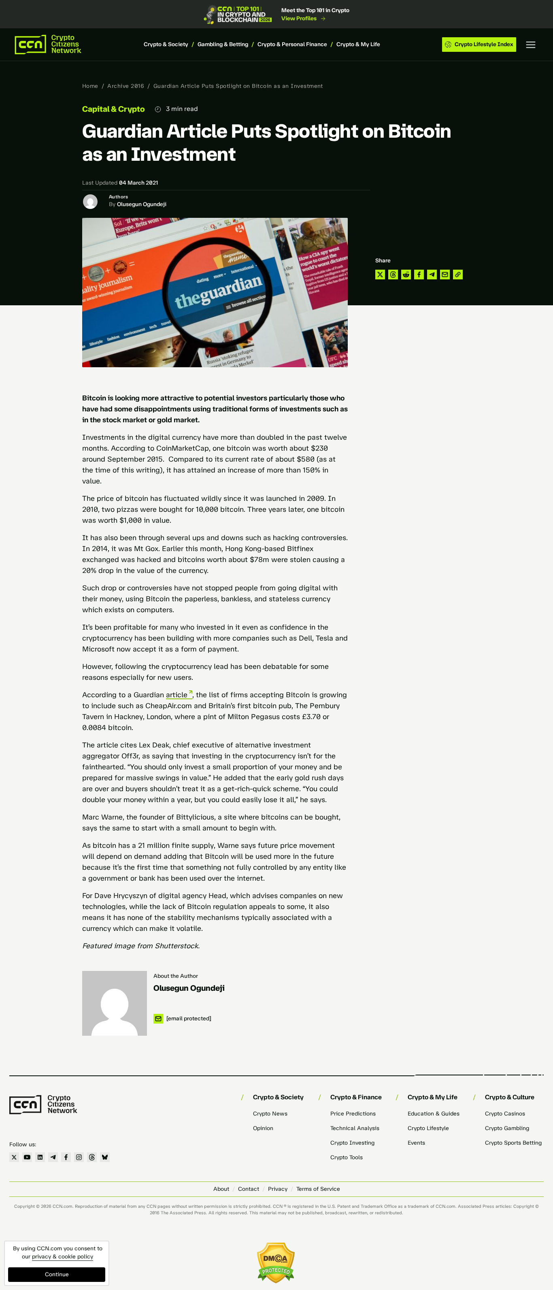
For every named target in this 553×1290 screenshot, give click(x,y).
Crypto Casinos (505, 1113)
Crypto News (270, 1113)
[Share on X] (380, 274)
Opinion (263, 1128)
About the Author (175, 976)
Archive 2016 (125, 86)
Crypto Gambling (507, 1128)
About (221, 1189)
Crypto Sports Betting (513, 1142)
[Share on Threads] (393, 274)
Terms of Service (318, 1189)
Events (416, 1142)
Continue (57, 1274)
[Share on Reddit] (406, 274)
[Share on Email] (445, 274)
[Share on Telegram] (432, 274)
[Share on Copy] (458, 274)
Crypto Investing (352, 1142)
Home (90, 86)
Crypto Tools (346, 1157)
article (176, 694)
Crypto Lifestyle (428, 1128)
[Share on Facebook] (419, 274)
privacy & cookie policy (62, 1256)
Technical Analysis (354, 1128)
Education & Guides (433, 1113)
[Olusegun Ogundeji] (114, 1003)
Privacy (277, 1189)
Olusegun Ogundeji (141, 204)
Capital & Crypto (113, 109)
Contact (248, 1189)
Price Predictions (353, 1113)
